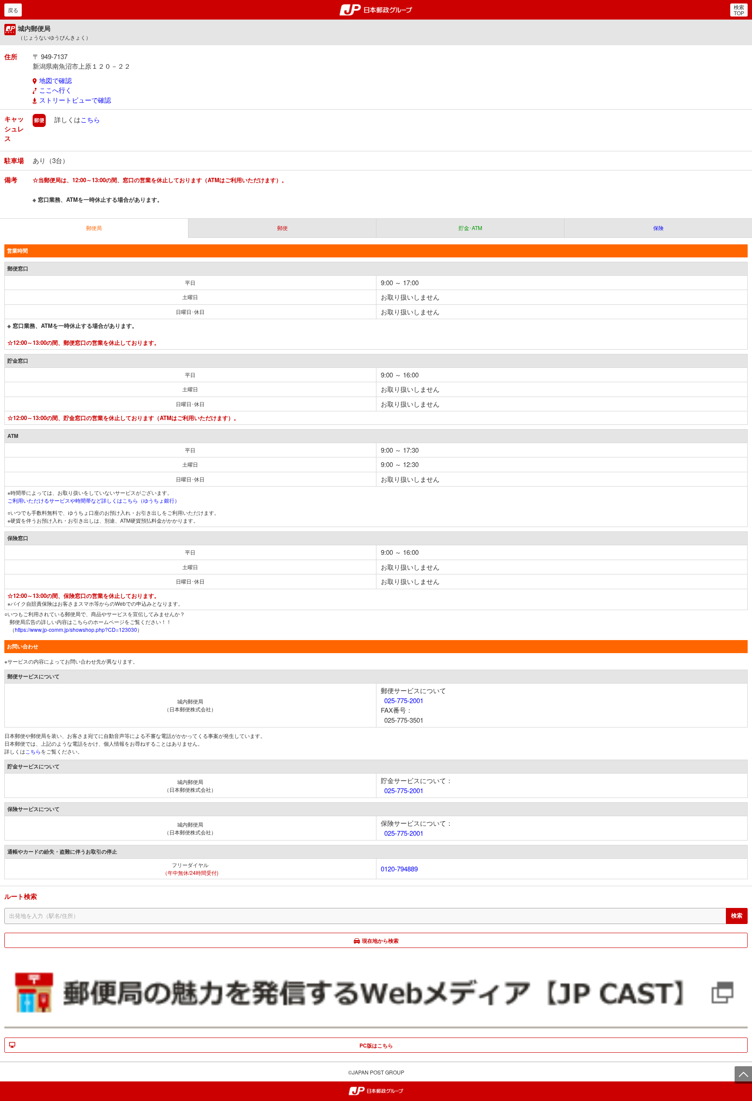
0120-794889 (399, 868)
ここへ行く (55, 89)
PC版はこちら (376, 1045)
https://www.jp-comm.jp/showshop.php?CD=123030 (76, 629)
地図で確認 (55, 80)
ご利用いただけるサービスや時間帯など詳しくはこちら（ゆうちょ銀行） (93, 500)
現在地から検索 (380, 940)
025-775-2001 (403, 700)
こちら (90, 119)
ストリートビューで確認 (75, 99)
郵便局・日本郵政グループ (376, 10)
